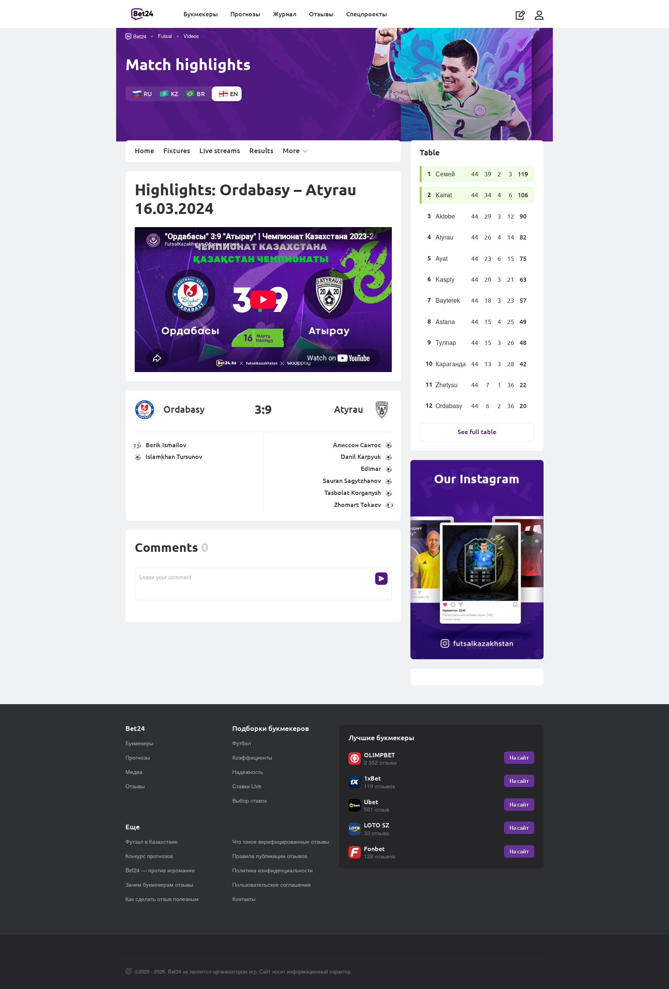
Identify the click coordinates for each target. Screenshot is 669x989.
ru (148, 93)
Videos (191, 36)
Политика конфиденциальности (272, 870)
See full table (477, 431)
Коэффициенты (252, 757)
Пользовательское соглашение (271, 884)
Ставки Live (246, 786)
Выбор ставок (249, 800)
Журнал (285, 13)
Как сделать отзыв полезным (162, 899)
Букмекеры (201, 13)
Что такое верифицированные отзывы (280, 841)
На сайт (519, 757)
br (201, 93)
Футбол (241, 743)
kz (174, 93)
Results (261, 151)
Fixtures (176, 151)
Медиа (133, 771)
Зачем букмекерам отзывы (159, 884)
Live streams (219, 151)
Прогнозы (245, 13)
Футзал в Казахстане (151, 841)
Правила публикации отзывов (269, 856)
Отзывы (321, 13)
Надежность (247, 771)
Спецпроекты (366, 13)
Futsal (165, 36)
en (234, 93)
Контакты (244, 899)
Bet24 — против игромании (160, 870)
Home (144, 151)
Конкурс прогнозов (149, 856)
